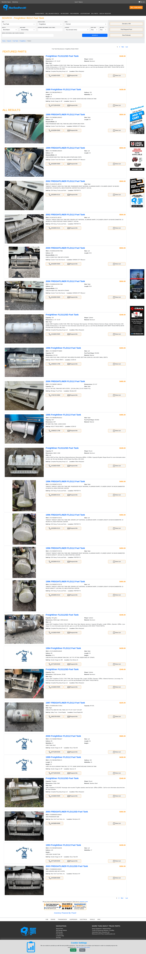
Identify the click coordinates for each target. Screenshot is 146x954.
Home (4, 41)
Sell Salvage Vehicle (61, 930)
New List (118, 75)
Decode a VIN (126, 23)
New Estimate (126, 35)
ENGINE (53, 919)
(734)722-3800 (55, 395)
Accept (73, 950)
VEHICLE (92, 919)
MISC (99, 919)
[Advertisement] (137, 75)
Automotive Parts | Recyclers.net (100, 932)
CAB (47, 919)
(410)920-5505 (55, 75)
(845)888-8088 (55, 823)
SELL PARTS (94, 13)
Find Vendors (59, 934)
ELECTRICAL (83, 919)
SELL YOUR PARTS (136, 7)
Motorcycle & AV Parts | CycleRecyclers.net (103, 934)
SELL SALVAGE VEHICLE (52, 13)
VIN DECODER (64, 13)
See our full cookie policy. (83, 947)
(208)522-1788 (55, 364)
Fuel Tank (15, 41)
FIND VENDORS (74, 13)
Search (9, 41)
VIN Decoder (59, 932)
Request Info (73, 75)
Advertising (15, 2)
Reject (82, 950)
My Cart (143, 2)
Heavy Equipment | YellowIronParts (101, 928)
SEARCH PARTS (39, 13)
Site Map (58, 937)
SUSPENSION (73, 919)
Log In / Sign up (78, 2)
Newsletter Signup (6, 2)
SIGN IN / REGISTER (105, 13)
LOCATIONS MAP (85, 13)
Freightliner (23, 41)
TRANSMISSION (62, 919)
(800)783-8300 (55, 716)
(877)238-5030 (55, 105)
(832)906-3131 (55, 194)
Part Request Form (126, 29)
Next (123, 47)
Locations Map (60, 935)
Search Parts (59, 928)
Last (127, 47)
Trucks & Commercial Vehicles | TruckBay (103, 930)
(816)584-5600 (55, 130)
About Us (58, 939)
